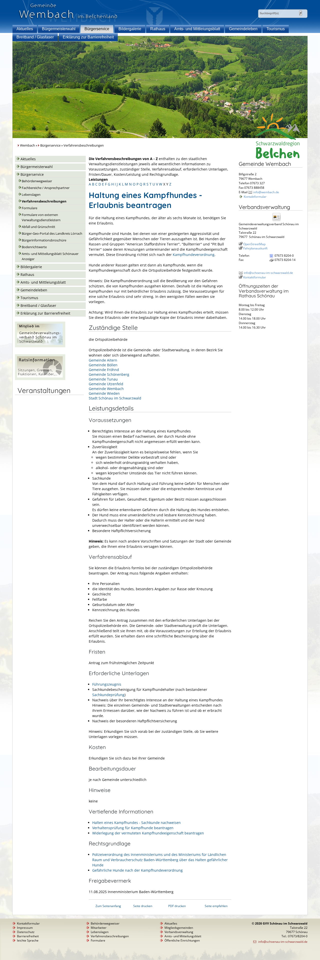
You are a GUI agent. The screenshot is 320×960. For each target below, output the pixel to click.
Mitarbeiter (98, 928)
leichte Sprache (27, 940)
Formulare (29, 208)
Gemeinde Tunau (103, 379)
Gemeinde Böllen (103, 365)
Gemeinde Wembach (106, 388)
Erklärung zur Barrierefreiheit (88, 37)
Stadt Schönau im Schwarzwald (115, 398)
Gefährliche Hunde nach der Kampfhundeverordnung (137, 870)
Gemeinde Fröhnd (104, 369)
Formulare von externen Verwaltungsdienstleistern (41, 217)
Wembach (27, 145)
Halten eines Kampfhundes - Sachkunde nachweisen (136, 822)
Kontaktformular (255, 196)
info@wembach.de (266, 192)
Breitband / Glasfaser (35, 37)
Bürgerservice (96, 29)
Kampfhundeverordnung (193, 254)
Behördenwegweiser (37, 181)
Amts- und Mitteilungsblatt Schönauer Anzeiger (50, 256)
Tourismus (275, 29)
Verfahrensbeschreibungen (44, 201)
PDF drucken (177, 906)
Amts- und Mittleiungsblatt (197, 29)
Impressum (25, 928)
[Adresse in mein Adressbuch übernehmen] (278, 220)
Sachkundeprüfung (108, 694)
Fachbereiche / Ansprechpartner (46, 188)
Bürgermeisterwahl (59, 29)
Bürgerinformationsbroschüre (44, 240)
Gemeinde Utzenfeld (106, 384)
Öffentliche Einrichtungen (182, 940)
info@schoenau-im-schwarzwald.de (268, 273)
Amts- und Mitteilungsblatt (182, 936)
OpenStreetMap (254, 244)
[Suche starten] (300, 13)
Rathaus (157, 29)
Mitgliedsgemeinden (178, 928)
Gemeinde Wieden (104, 393)
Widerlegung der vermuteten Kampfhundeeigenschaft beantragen (148, 833)
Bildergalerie (129, 29)
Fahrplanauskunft (255, 248)
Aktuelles (24, 29)
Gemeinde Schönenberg (109, 374)
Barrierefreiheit (28, 936)
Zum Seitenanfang (108, 906)
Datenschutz (25, 932)
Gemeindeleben (243, 29)
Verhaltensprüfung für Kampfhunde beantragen (133, 827)
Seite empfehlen (216, 906)
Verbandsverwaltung (178, 932)
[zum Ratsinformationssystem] (40, 378)
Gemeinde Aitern (103, 360)
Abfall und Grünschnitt (38, 227)
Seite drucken (142, 906)
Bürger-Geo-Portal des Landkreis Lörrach (52, 233)
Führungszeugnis (106, 684)
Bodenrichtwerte (34, 247)
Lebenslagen (31, 194)
